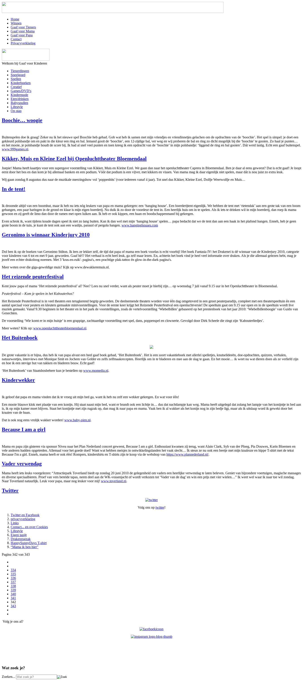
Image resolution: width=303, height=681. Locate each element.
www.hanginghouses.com (140, 225)
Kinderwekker (18, 380)
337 (13, 582)
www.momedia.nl (95, 370)
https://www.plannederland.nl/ (187, 454)
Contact (16, 39)
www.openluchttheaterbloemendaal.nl (59, 328)
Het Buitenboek (19, 337)
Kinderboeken (21, 83)
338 (13, 586)
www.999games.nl (15, 149)
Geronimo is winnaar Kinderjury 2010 (46, 235)
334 (13, 570)
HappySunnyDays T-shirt (29, 543)
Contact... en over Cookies (29, 527)
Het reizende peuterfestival (33, 276)
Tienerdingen (20, 71)
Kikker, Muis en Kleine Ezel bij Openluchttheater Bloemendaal (74, 158)
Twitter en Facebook (25, 515)
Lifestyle (17, 107)
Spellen (16, 79)
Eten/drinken (20, 99)
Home (15, 19)
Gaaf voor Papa (22, 35)
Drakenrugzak (21, 539)
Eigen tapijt (19, 535)
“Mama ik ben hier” (24, 547)
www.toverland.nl (113, 481)
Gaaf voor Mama (23, 31)
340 (13, 594)
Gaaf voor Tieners (23, 27)
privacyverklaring (23, 519)
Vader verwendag (22, 463)
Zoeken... (8, 677)
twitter (159, 507)
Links (15, 523)
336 (13, 578)
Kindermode (19, 95)
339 (13, 590)
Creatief (16, 87)
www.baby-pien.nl (77, 420)
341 (13, 598)
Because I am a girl (23, 429)
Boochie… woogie (22, 120)
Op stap (16, 111)
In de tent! (13, 189)
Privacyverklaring (23, 43)
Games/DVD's (21, 91)
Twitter (10, 490)
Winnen (16, 23)
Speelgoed (18, 75)
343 (13, 606)
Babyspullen (19, 103)
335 (13, 574)
